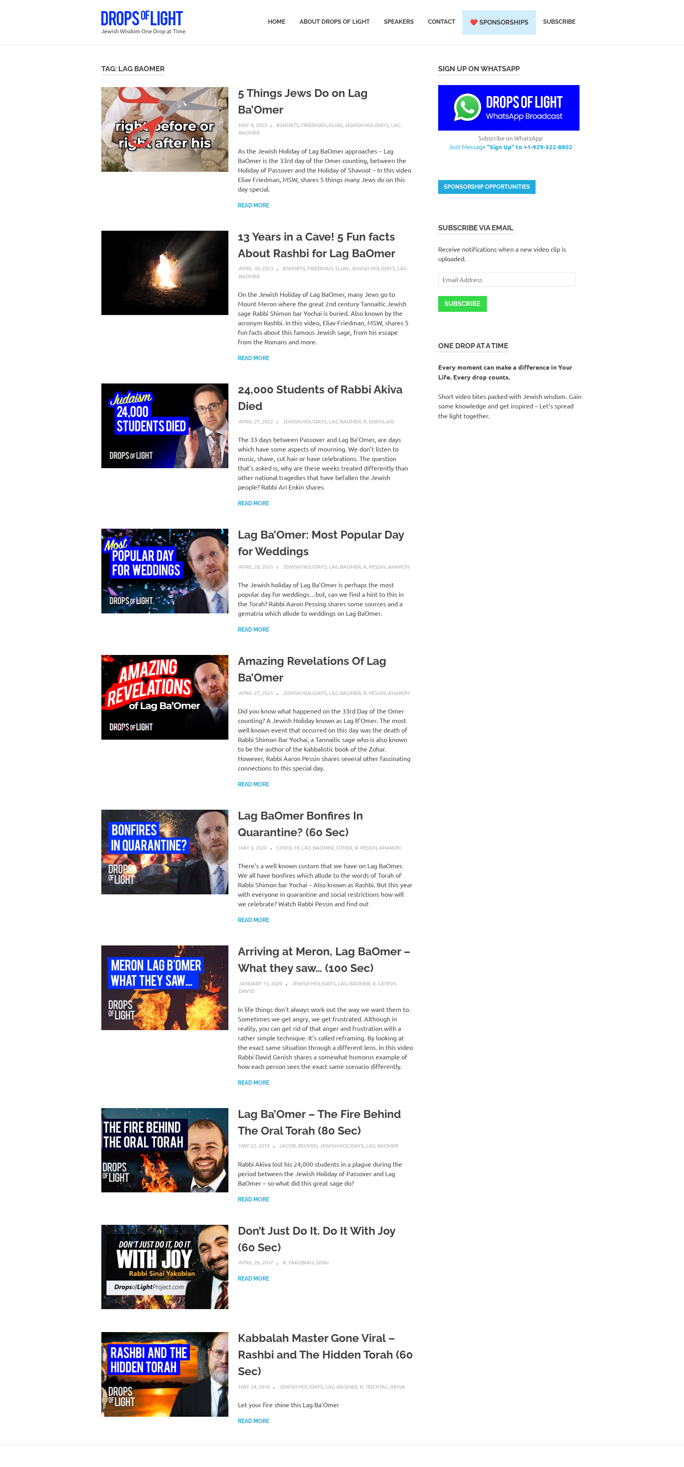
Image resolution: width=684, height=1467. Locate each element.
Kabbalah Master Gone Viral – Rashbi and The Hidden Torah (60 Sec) (325, 1355)
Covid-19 (287, 847)
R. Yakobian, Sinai (306, 1262)
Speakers (399, 21)
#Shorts (287, 124)
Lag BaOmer (345, 421)
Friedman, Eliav (321, 124)
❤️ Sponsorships (499, 22)
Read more (253, 205)
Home (276, 21)
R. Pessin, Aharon (386, 566)
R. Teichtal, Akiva (382, 1386)
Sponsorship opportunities (487, 187)
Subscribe (559, 21)
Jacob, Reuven (298, 1145)
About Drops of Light (335, 21)
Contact (441, 21)
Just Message (510, 146)
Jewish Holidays (367, 124)
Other (344, 847)
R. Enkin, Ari (378, 421)
